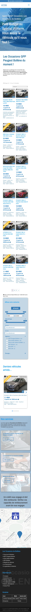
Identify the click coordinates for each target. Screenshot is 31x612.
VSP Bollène (7, 560)
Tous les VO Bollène (9, 554)
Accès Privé (7, 586)
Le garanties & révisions (10, 566)
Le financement (7, 564)
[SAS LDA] (7, 348)
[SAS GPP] (7, 346)
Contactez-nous (8, 578)
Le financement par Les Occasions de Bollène (15, 461)
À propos (6, 576)
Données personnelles (9, 582)
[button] (26, 392)
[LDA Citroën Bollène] (7, 340)
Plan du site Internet (9, 584)
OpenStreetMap (23, 547)
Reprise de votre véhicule (15, 481)
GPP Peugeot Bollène (9, 556)
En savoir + (8, 439)
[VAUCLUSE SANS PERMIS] (7, 342)
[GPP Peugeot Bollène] (7, 338)
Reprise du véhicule (9, 562)
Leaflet (18, 547)
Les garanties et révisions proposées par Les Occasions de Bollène (15, 439)
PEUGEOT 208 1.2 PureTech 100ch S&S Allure (15, 395)
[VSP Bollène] (7, 344)
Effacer (15, 308)
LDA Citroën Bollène (9, 558)
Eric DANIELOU (25, 610)
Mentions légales (8, 580)
